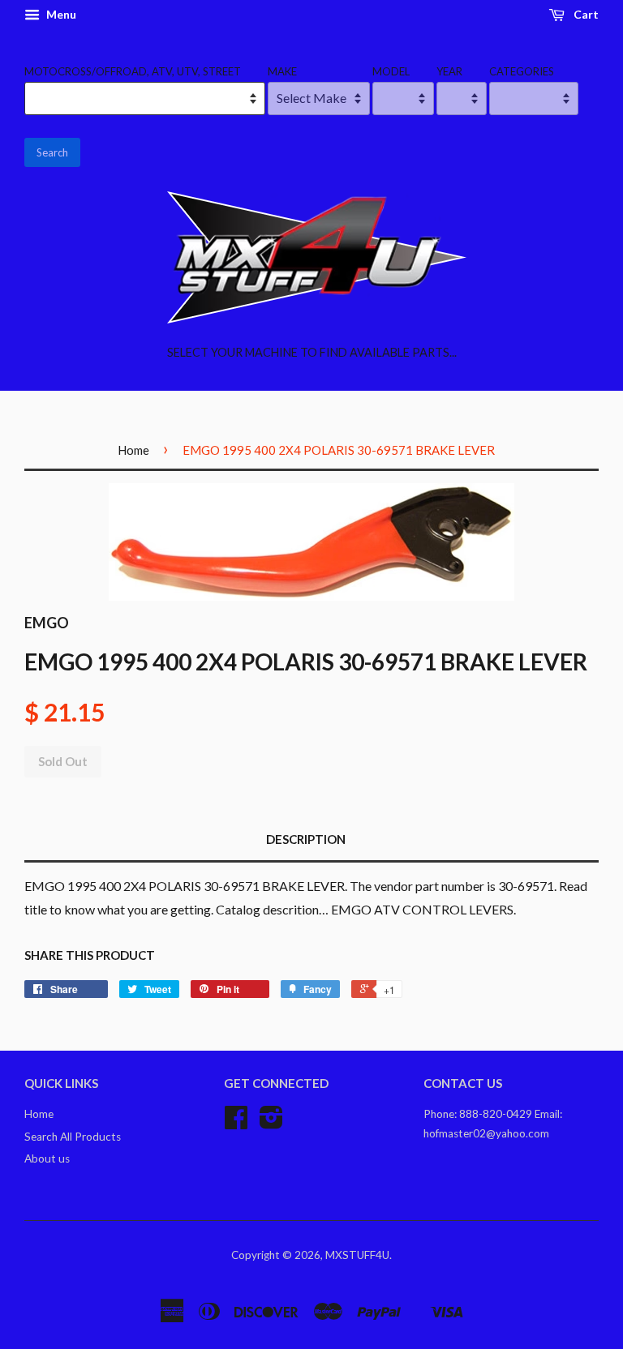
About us (47, 1158)
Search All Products (72, 1136)
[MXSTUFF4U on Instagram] (271, 1122)
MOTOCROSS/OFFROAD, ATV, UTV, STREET (132, 71)
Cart (585, 14)
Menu (60, 14)
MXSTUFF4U (357, 1254)
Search (52, 152)
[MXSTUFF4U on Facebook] (236, 1122)
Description (306, 839)
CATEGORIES (521, 71)
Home (133, 450)
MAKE (282, 71)
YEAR (449, 71)
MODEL (391, 71)
